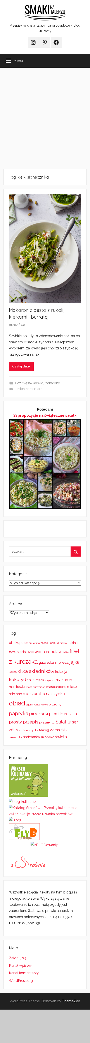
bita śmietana (32, 643)
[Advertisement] (45, 118)
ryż (52, 722)
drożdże (64, 652)
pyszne (44, 722)
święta (61, 736)
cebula (54, 643)
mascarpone (56, 687)
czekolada (17, 652)
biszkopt (16, 643)
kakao (13, 672)
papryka (18, 713)
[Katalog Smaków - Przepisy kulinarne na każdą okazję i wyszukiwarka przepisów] (45, 814)
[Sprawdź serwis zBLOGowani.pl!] (45, 845)
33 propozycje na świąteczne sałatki (45, 415)
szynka (33, 730)
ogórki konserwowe (37, 704)
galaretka (46, 662)
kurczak (38, 680)
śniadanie (47, 737)
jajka (74, 662)
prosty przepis (23, 722)
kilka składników (35, 671)
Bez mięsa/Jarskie (29, 383)
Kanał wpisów (20, 965)
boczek (45, 643)
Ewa (22, 325)
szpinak (23, 730)
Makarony (52, 383)
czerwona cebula (43, 651)
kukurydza (20, 679)
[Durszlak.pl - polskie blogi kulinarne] (22, 802)
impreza (62, 662)
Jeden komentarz (28, 389)
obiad (17, 703)
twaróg (44, 730)
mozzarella (34, 693)
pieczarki (38, 713)
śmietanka (31, 737)
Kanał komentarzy (24, 973)
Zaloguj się (17, 958)
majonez (50, 680)
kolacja (61, 671)
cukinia (73, 643)
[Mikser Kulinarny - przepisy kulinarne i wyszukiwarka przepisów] (28, 795)
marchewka (17, 687)
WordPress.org (21, 981)
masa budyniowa (35, 687)
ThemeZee (71, 1001)
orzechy (55, 704)
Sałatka (63, 722)
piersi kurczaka (63, 713)
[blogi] (15, 820)
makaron (64, 679)
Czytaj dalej (21, 366)
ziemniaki (57, 730)
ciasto (63, 643)
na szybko (55, 693)
